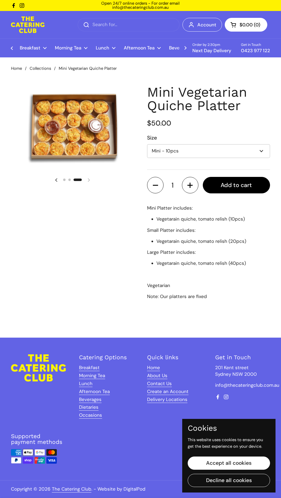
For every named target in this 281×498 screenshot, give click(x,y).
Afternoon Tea (94, 391)
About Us (157, 375)
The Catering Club (71, 489)
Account (206, 25)
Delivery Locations (167, 399)
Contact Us (159, 383)
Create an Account (168, 391)
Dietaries (89, 407)
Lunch (85, 383)
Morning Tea (92, 375)
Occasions (90, 415)
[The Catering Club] (27, 24)
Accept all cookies (229, 463)
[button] (246, 25)
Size (152, 137)
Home (16, 68)
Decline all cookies (229, 480)
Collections (40, 68)
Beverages (90, 399)
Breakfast (89, 368)
